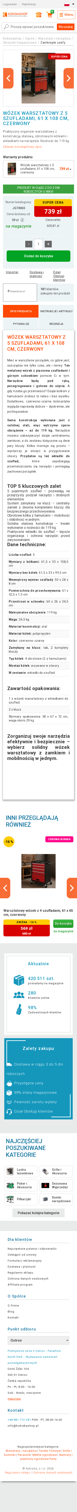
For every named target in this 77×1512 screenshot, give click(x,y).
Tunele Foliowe (50, 1450)
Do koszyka (63, 923)
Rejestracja (29, 4)
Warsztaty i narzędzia (54, 38)
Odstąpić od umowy (22, 1254)
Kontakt (13, 1317)
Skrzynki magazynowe (20, 42)
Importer (12, 272)
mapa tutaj (14, 1398)
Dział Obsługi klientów (59, 276)
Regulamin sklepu (20, 1272)
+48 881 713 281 (19, 1419)
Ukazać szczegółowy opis (22, 146)
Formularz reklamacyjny (25, 1260)
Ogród (29, 38)
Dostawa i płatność (37, 274)
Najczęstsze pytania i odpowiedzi (32, 1248)
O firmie (13, 1305)
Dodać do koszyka (38, 256)
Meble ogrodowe (45, 1454)
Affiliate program (20, 1284)
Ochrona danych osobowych (28, 1278)
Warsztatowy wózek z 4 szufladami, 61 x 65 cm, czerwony (38, 913)
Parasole (24, 1454)
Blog (11, 1311)
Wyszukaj (65, 27)
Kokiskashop (12, 38)
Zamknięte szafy (53, 42)
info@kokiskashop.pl (23, 1425)
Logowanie (10, 4)
